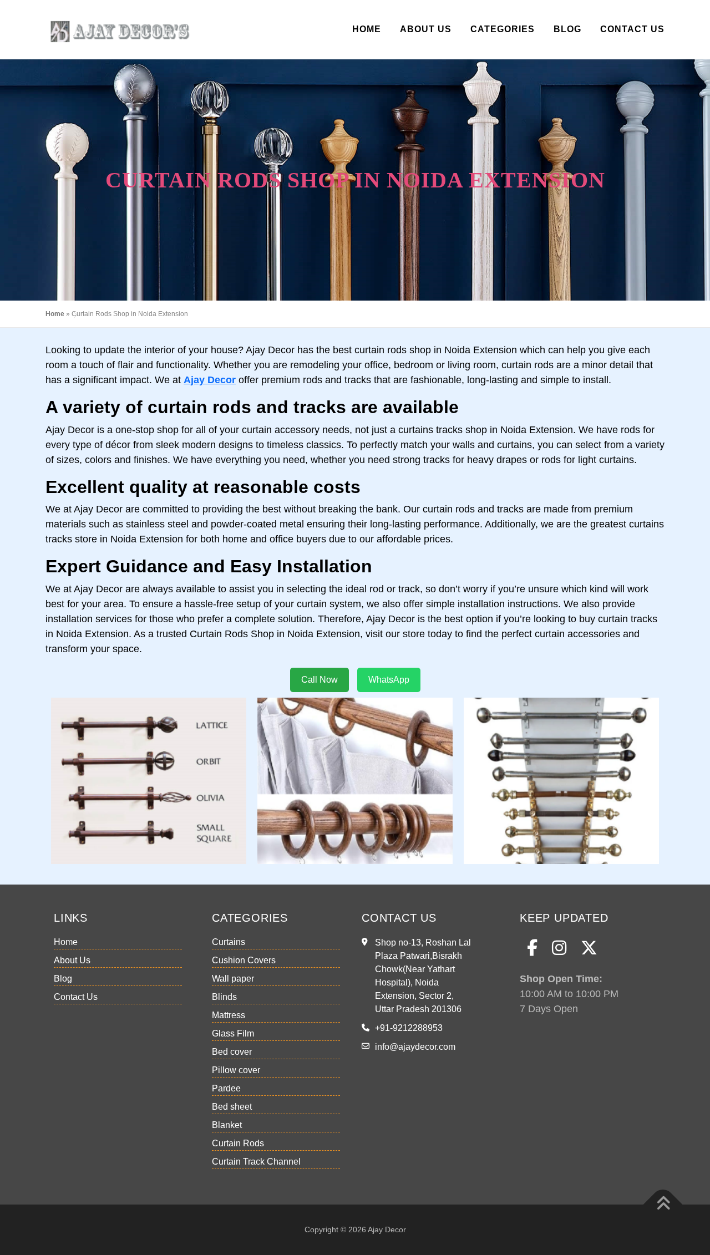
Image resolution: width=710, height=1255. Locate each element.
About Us (426, 29)
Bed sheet (232, 1106)
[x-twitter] (589, 948)
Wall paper (233, 978)
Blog (567, 29)
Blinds (224, 997)
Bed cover (232, 1051)
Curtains (228, 942)
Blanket (227, 1125)
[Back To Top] (663, 1204)
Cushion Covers (244, 960)
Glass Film (233, 1033)
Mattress (228, 1015)
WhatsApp (388, 679)
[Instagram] (559, 948)
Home (366, 29)
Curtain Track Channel (256, 1161)
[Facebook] (532, 948)
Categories (502, 29)
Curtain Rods (238, 1143)
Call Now (319, 679)
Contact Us (632, 29)
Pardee (226, 1088)
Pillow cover (236, 1070)
